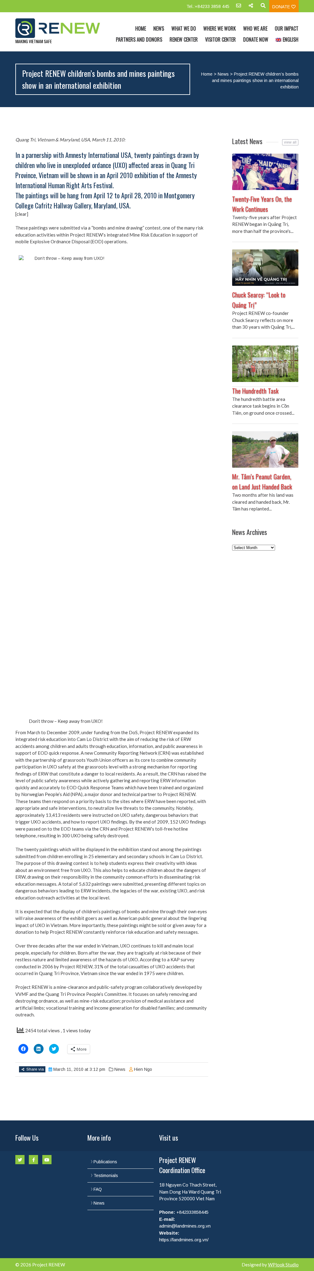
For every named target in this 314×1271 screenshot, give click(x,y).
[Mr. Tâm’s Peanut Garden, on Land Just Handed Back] (265, 449)
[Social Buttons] (251, 7)
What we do (183, 28)
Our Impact (286, 28)
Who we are (255, 28)
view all (290, 142)
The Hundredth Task (255, 390)
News (158, 28)
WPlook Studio (283, 1264)
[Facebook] (33, 1159)
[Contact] (238, 7)
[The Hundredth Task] (265, 364)
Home (140, 28)
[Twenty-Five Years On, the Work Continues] (265, 172)
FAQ (98, 1189)
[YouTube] (47, 1159)
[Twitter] (20, 1159)
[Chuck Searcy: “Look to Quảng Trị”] (265, 267)
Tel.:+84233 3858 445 (207, 6)
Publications (105, 1161)
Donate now (255, 39)
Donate (281, 6)
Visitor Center (220, 39)
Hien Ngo (143, 1069)
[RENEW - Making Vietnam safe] (57, 28)
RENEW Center (184, 39)
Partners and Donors (139, 39)
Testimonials (106, 1175)
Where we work (219, 28)
